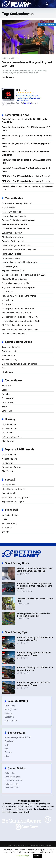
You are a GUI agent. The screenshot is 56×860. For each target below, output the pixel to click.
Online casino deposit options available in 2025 (23, 275)
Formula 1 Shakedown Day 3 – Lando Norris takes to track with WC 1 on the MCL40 (34, 586)
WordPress (41, 845)
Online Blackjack (9, 266)
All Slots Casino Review (12, 237)
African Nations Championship (16, 497)
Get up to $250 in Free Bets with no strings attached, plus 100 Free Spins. (28, 98)
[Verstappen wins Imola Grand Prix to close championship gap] (8, 624)
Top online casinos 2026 (13, 270)
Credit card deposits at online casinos (19, 249)
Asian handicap (9, 355)
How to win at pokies (11, 212)
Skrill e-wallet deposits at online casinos (20, 329)
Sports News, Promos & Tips (18, 737)
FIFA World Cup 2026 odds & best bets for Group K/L (26, 176)
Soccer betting (8, 485)
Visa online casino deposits (14, 333)
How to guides (8, 207)
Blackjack (6, 385)
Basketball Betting (10, 515)
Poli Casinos (7, 432)
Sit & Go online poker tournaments (17, 325)
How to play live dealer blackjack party (19, 262)
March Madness (9, 523)
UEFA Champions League (13, 489)
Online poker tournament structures (18, 308)
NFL (4, 368)
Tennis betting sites (11, 347)
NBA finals (7, 527)
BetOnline (27, 103)
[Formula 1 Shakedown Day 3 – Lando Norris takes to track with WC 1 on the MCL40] (8, 594)
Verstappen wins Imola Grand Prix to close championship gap (34, 614)
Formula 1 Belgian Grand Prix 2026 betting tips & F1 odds (26, 145)
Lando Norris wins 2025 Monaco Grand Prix (35, 599)
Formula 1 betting (10, 351)
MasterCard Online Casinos (14, 224)
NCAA (4, 519)
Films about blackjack (12, 254)
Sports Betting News (47, 25)
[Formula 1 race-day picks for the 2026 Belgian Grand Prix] (8, 678)
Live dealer (7, 411)
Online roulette (11, 784)
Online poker (7, 304)
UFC (6, 745)
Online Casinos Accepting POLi (16, 228)
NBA (7, 756)
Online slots (7, 291)
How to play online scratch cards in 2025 (20, 321)
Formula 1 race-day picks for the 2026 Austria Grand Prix (26, 161)
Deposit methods (10, 424)
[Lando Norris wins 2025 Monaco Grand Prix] (8, 609)
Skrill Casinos (8, 441)
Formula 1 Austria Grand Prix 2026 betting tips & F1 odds (26, 169)
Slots (4, 390)
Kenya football (8, 493)
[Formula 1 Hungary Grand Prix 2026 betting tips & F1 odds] (8, 663)
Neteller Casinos (9, 428)
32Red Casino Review (12, 233)
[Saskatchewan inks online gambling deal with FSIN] (28, 37)
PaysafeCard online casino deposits (18, 220)
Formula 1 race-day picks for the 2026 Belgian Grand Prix (27, 137)
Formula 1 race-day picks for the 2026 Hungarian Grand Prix (25, 120)
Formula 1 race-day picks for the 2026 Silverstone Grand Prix (25, 153)
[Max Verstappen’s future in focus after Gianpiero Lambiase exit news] (8, 579)
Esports (8, 752)
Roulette (6, 394)
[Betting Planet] (16, 4)
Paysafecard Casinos (11, 437)
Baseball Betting (9, 359)
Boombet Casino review (13, 241)
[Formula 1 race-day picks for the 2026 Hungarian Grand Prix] (8, 648)
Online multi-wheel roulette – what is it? (20, 317)
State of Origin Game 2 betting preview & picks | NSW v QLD (27, 188)
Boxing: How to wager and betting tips (19, 364)
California (9, 717)
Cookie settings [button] (22, 856)
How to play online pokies (14, 216)
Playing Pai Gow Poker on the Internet (19, 296)
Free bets (9, 741)
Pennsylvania (11, 709)
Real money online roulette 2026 (17, 312)
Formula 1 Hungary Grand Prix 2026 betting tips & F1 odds (26, 129)
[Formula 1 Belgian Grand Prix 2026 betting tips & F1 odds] (8, 693)
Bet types (6, 532)
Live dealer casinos (11, 258)
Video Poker (7, 402)
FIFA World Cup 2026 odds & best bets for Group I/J (26, 181)
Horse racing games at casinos (16, 245)
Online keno (7, 300)
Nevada (8, 713)
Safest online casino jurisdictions (17, 203)
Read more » (8, 77)
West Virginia (11, 720)
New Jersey (10, 705)
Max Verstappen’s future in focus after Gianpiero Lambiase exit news (35, 569)
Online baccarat (12, 787)
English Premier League (13, 501)
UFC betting (7, 372)
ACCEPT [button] (37, 856)
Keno (4, 406)
